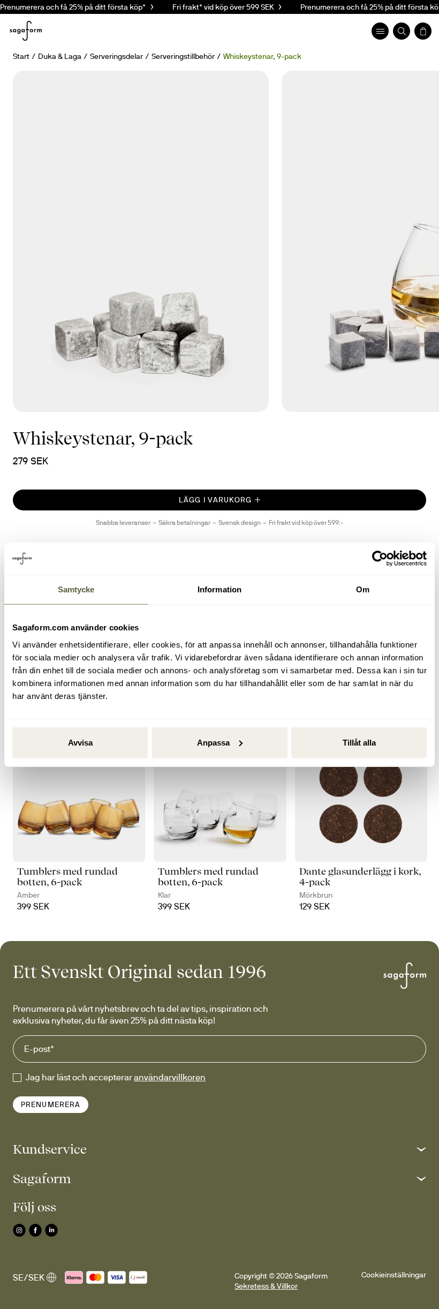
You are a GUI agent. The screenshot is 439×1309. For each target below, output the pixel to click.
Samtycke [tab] (76, 589)
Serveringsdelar (116, 56)
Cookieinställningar (393, 1274)
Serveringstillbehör (183, 56)
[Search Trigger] (401, 31)
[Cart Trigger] (423, 31)
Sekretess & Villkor (266, 1286)
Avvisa (80, 742)
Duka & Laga (59, 56)
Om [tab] (362, 589)
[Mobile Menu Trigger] (380, 31)
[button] (219, 1149)
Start (21, 56)
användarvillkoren (170, 1077)
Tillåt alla (359, 742)
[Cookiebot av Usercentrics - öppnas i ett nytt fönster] (380, 559)
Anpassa (213, 742)
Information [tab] (219, 589)
